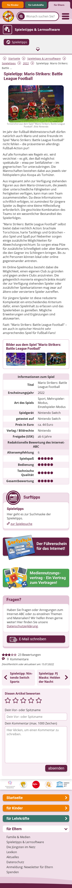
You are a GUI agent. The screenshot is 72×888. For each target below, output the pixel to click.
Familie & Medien (18, 837)
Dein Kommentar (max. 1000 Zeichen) (31, 723)
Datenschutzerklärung (22, 626)
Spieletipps (9, 63)
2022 (26, 63)
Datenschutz (15, 862)
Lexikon (11, 852)
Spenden (12, 872)
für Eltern (59, 4)
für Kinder (12, 4)
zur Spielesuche (21, 524)
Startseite (14, 58)
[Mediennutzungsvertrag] (36, 578)
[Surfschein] (36, 548)
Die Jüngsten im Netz (20, 847)
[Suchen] (21, 16)
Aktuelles (12, 857)
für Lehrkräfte (36, 4)
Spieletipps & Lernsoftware (44, 58)
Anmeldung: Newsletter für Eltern (29, 867)
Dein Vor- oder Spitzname (23, 710)
